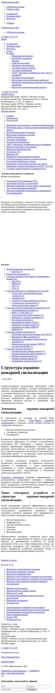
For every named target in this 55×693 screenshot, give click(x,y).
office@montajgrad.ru (10, 657)
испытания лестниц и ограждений (22, 183)
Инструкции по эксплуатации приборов (30, 80)
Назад (11, 53)
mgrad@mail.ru (7, 94)
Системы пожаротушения (23, 68)
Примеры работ (13, 46)
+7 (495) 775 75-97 (9, 648)
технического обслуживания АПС (22, 181)
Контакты (10, 49)
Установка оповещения (12, 477)
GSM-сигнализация (21, 63)
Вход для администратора (13, 673)
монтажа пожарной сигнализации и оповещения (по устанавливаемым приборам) (28, 187)
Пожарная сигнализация (23, 65)
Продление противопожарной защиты (29, 87)
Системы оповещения (22, 70)
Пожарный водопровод (22, 56)
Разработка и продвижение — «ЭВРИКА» (20, 671)
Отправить (31, 689)
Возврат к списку (9, 560)
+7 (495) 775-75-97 (9, 37)
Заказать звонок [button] (8, 111)
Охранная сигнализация (23, 78)
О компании (12, 44)
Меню (4, 39)
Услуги (9, 51)
